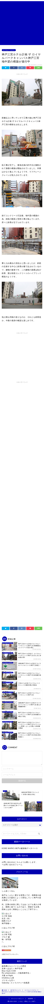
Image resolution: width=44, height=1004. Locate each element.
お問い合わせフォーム (13, 865)
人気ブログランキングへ (10, 954)
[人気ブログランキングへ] (22, 950)
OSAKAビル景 (8, 978)
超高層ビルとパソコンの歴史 (14, 966)
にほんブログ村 (8, 928)
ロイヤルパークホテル (9, 50)
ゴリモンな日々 (8, 980)
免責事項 (30, 998)
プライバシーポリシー (17, 998)
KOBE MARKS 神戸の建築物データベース (20, 848)
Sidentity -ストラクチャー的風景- (16, 983)
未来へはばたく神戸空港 (12, 969)
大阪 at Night (7, 975)
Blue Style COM (9, 971)
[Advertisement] (22, 23)
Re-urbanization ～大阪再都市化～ (16, 973)
